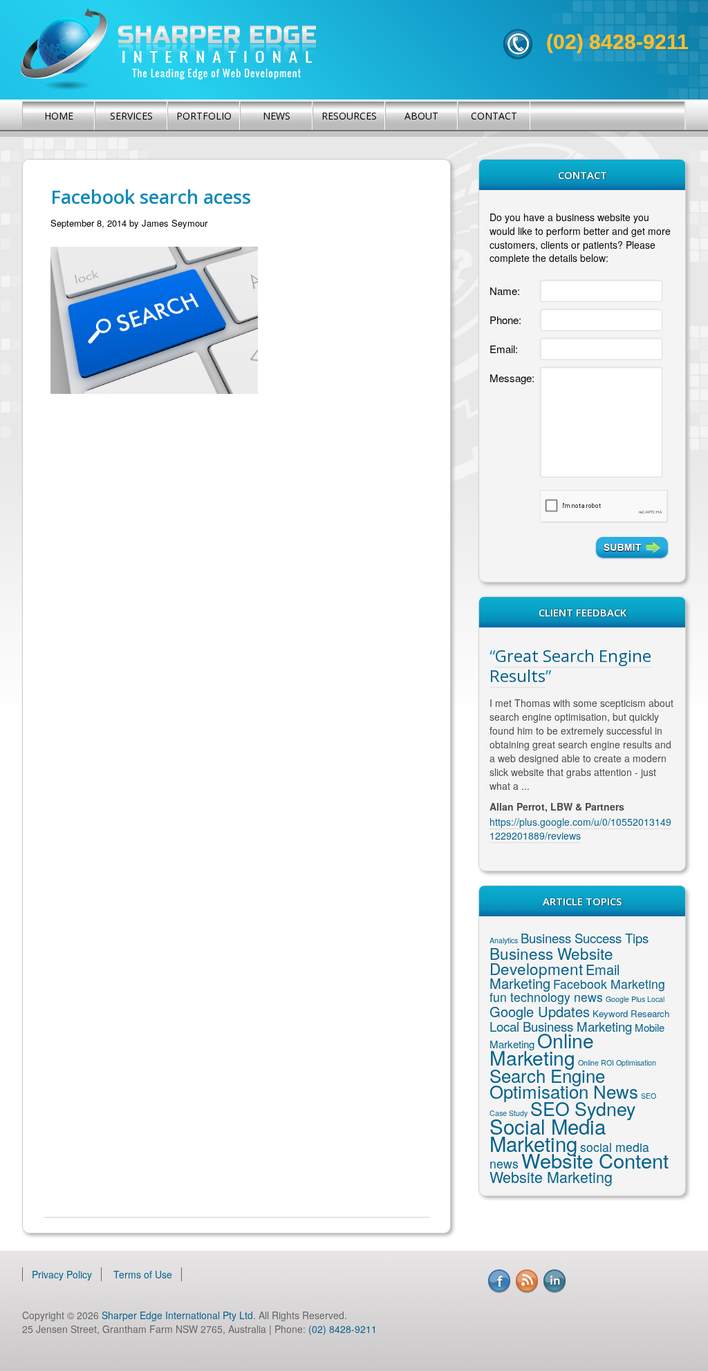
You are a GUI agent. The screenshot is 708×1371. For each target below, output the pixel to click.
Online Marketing (542, 1048)
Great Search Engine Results (570, 665)
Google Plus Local (635, 999)
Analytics (504, 940)
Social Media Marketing (548, 1134)
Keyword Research (631, 1013)
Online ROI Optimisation (617, 1062)
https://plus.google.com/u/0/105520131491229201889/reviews (580, 828)
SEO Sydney (582, 1108)
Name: (505, 290)
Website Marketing (551, 1176)
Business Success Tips (585, 938)
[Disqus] (236, 626)
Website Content (595, 1160)
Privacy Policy (62, 1274)
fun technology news (546, 996)
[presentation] (604, 506)
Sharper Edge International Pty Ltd (177, 1315)
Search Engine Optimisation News (564, 1083)
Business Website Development (551, 960)
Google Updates (540, 1011)
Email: (504, 348)
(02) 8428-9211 (617, 41)
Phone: (505, 319)
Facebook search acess (150, 196)
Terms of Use (142, 1274)
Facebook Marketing (609, 983)
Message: (512, 377)
